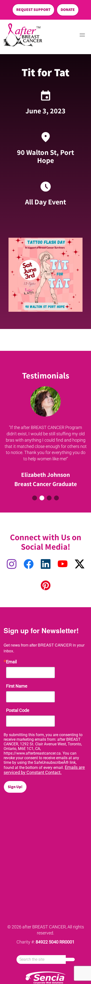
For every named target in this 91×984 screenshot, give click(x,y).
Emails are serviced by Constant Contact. (44, 770)
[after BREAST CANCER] (23, 35)
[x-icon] (79, 564)
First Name (16, 686)
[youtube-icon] (62, 564)
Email (11, 662)
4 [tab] (56, 498)
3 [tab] (49, 498)
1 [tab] (34, 498)
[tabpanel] (45, 438)
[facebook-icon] (28, 564)
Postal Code (17, 710)
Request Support (33, 9)
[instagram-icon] (12, 564)
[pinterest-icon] (45, 586)
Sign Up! (15, 786)
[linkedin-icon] (45, 564)
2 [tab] (42, 498)
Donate (68, 9)
